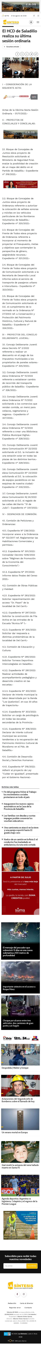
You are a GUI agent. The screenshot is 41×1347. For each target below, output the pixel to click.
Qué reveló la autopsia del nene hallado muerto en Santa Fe (20, 1166)
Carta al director (26, 1303)
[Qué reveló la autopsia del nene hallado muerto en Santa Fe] (20, 1152)
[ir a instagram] (23, 1294)
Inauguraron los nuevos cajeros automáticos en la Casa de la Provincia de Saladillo (19, 806)
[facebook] (34, 15)
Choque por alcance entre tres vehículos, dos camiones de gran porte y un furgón (18, 1023)
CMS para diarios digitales (20, 1341)
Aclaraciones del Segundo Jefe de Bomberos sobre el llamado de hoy (18, 1100)
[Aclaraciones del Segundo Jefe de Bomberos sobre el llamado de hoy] (20, 1085)
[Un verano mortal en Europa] (20, 1119)
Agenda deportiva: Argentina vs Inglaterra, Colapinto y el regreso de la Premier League (19, 1201)
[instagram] (38, 15)
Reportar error (15, 1308)
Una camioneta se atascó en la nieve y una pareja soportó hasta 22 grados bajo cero (21, 830)
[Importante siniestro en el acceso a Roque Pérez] (20, 972)
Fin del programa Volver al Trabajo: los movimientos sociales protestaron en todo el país (20, 795)
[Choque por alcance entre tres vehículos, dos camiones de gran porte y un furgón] (20, 1006)
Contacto (28, 1308)
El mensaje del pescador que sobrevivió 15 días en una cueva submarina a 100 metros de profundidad (17, 951)
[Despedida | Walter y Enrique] (20, 1055)
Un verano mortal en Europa (15, 1132)
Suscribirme (32, 1266)
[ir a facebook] (17, 1294)
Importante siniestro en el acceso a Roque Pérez (19, 988)
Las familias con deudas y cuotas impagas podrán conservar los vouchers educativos (19, 818)
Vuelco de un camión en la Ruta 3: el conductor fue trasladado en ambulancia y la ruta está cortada (21, 842)
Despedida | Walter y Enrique (15, 1068)
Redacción (12, 1303)
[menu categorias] (38, 22)
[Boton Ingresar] (31, 22)
